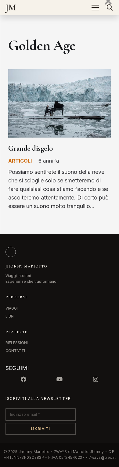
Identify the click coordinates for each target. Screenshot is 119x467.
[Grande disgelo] (59, 73)
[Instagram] (96, 379)
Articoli (20, 161)
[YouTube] (59, 379)
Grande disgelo (30, 148)
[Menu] (95, 7)
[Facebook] (23, 379)
